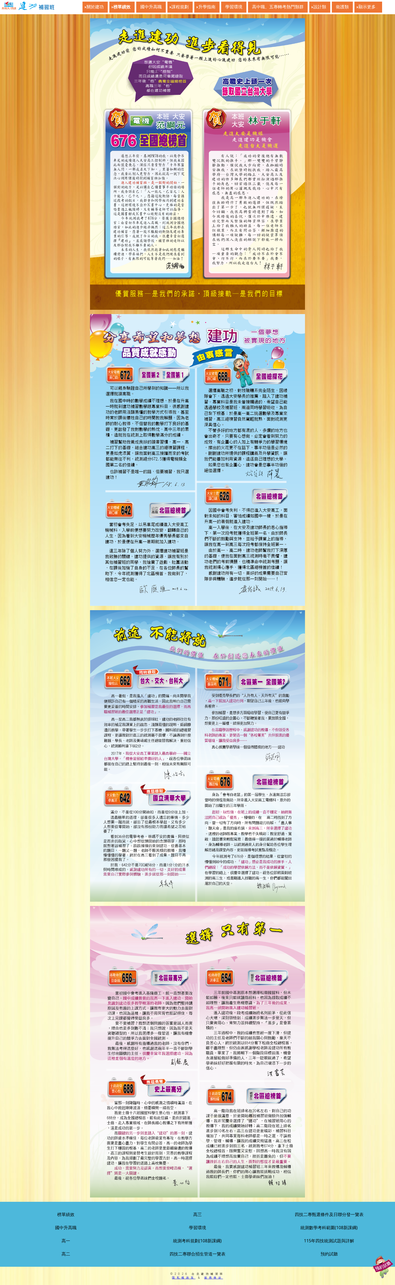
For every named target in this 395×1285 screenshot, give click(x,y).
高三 (197, 1214)
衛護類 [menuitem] (342, 6)
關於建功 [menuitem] (95, 6)
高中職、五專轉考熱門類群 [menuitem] (278, 6)
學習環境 (197, 1228)
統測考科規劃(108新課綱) (197, 1241)
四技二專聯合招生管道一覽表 (197, 1254)
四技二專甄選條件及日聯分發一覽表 (329, 1214)
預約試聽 (329, 1254)
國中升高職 (66, 1228)
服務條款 (213, 1277)
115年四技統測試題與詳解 (329, 1241)
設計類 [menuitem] (319, 6)
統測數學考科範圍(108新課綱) (329, 1228)
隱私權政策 (184, 1277)
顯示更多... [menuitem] (368, 6)
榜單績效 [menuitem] (122, 6)
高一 (66, 1241)
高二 (66, 1254)
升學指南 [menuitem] (207, 6)
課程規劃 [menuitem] (180, 6)
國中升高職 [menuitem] (151, 6)
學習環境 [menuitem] (233, 6)
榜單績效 (65, 1214)
